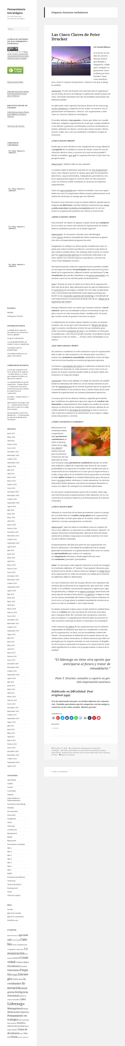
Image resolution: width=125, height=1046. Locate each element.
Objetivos (24, 1012)
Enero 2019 (11, 572)
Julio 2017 (10, 638)
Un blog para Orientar (15, 316)
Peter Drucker (24, 1020)
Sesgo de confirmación (15, 338)
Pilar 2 (9, 852)
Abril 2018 (11, 605)
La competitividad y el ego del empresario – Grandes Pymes (17, 383)
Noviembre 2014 (13, 755)
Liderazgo (11, 826)
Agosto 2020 (11, 506)
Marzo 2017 (11, 653)
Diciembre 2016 (13, 664)
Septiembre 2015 (13, 718)
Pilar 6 (9, 866)
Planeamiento (12, 1023)
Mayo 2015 (11, 733)
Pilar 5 (9, 863)
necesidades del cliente (72, 366)
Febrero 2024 (12, 444)
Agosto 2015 (11, 722)
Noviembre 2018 (13, 580)
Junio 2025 (11, 433)
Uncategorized (12, 888)
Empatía (10, 795)
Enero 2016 (11, 704)
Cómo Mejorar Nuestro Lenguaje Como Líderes (17, 355)
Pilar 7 (9, 870)
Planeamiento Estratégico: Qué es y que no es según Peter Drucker (18, 407)
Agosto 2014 (11, 766)
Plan (100, 753)
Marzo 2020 (11, 525)
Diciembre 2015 (13, 708)
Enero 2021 (11, 488)
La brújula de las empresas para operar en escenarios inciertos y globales (18, 332)
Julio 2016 (10, 682)
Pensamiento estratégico (16, 844)
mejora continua (87, 591)
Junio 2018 (11, 598)
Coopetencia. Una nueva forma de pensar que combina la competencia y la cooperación (18, 390)
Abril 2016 (11, 693)
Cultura (25, 962)
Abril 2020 (11, 521)
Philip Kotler (94, 753)
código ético (104, 571)
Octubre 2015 (12, 715)
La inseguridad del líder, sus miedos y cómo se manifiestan (18, 343)
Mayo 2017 (11, 645)
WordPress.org (12, 920)
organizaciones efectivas (68, 255)
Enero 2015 (11, 748)
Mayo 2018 (11, 601)
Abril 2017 (11, 649)
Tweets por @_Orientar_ (16, 126)
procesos (61, 480)
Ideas (21, 979)
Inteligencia (11, 819)
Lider (23, 999)
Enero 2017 (11, 660)
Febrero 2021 (12, 484)
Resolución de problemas (16, 877)
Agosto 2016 (11, 678)
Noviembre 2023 (13, 455)
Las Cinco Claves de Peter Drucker (76, 36)
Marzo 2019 (11, 565)
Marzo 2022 (11, 477)
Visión (9, 892)
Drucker (23, 966)
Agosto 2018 (11, 591)
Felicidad (10, 808)
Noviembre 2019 (13, 536)
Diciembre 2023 (13, 452)
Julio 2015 (10, 726)
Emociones (13, 970)
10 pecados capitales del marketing (78, 296)
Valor (21, 1033)
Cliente (14, 945)
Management (12, 833)
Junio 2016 (11, 686)
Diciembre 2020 (13, 492)
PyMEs (9, 873)
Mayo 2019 (11, 558)
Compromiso (20, 949)
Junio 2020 (11, 514)
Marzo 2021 (11, 481)
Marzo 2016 (11, 697)
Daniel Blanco (73, 750)
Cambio (10, 784)
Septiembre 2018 (13, 587)
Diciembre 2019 (13, 532)
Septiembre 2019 (13, 543)
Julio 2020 (10, 510)
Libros (9, 822)
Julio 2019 (10, 550)
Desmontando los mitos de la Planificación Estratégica (18, 417)
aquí (67, 695)
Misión (9, 837)
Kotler (53, 753)
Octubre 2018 (12, 583)
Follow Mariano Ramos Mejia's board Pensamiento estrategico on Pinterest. (18, 94)
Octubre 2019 (12, 539)
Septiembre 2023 (13, 463)
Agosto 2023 (11, 466)
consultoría (59, 290)
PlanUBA (10, 313)
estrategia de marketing (79, 410)
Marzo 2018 (11, 609)
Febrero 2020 (12, 528)
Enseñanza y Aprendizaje (16, 804)
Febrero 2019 (12, 569)
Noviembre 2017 (13, 623)
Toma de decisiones (14, 884)
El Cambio (11, 399)
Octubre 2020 (12, 499)
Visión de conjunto (13, 895)
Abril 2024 (11, 441)
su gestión (89, 594)
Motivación (13, 1012)
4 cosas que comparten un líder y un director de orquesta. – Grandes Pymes (17, 372)
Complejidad (11, 949)
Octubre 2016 (12, 671)
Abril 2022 (11, 474)
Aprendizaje (11, 780)
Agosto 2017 (11, 634)
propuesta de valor (76, 331)
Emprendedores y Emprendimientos (13, 799)
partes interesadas (97, 275)
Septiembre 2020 (13, 503)
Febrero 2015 (12, 744)
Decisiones (13, 966)
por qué (72, 155)
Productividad (18, 1026)
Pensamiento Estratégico (16, 11)
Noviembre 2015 (13, 711)
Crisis (19, 962)
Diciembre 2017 (13, 620)
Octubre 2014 (12, 759)
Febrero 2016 (12, 700)
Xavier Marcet (23, 1037)
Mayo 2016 (11, 689)
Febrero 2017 (12, 656)
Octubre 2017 (12, 627)
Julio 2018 (10, 594)
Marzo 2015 (11, 740)
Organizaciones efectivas (70, 753)
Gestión (15, 979)
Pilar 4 (9, 859)
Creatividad (11, 791)
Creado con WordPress (60, 772)
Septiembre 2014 (13, 762)
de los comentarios (15, 917)
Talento (14, 1030)
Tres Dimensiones (99, 170)
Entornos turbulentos (92, 750)
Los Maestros (12, 830)
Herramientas (12, 811)
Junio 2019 (11, 554)
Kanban (103, 750)
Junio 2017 (11, 642)
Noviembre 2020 (13, 495)
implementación (65, 386)
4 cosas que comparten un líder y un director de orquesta (17, 376)
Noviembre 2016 (13, 667)
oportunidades (66, 190)
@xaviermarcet (12, 935)
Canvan (60, 237)
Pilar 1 (9, 848)
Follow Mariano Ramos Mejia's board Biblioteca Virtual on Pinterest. (18, 114)
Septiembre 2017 (13, 631)
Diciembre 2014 (13, 751)
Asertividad (16, 940)
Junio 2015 (11, 729)
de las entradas (14, 913)
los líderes (70, 626)
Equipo (14, 974)
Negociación (11, 841)
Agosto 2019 (11, 547)
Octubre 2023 (12, 459)
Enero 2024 (11, 448)
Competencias (22, 945)
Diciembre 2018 (13, 576)
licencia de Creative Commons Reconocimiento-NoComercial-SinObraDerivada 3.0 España (18, 55)
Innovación (11, 815)
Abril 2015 (11, 737)
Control (10, 787)
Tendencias (11, 881)
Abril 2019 (11, 561)
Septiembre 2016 (13, 675)
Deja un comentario (68, 755)
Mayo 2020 (11, 517)
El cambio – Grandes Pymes (17, 397)
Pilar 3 (9, 855)
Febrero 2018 (12, 612)
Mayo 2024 (11, 437)
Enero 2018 (11, 616)
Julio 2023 (10, 470)
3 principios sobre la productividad (14, 349)
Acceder (10, 909)
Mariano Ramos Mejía (15, 82)
